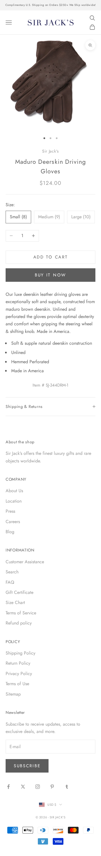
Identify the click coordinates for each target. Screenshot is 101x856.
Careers (13, 521)
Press (10, 511)
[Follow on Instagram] (37, 786)
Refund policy (19, 623)
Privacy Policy (19, 673)
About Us (14, 490)
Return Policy (18, 663)
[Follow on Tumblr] (67, 786)
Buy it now (50, 275)
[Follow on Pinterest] (52, 786)
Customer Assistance (25, 561)
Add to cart (50, 257)
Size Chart (15, 602)
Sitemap (13, 694)
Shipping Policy (20, 653)
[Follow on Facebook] (8, 786)
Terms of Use (17, 683)
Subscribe (27, 766)
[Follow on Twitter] (23, 786)
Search (12, 572)
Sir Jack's (50, 151)
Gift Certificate (19, 592)
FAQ (10, 582)
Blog (10, 531)
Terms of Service (21, 613)
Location (14, 501)
